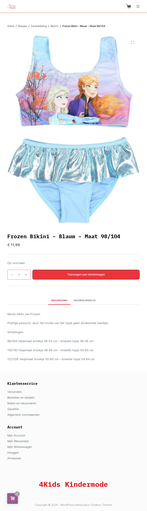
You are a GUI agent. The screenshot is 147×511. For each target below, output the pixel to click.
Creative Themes (101, 505)
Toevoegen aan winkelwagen (86, 274)
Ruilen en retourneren (21, 403)
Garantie (13, 409)
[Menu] (138, 6)
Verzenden (14, 392)
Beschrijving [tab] (59, 300)
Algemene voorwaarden (23, 414)
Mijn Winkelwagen (19, 447)
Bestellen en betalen (21, 397)
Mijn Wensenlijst (18, 441)
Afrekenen (14, 458)
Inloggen (13, 452)
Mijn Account (16, 435)
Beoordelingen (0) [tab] (85, 300)
